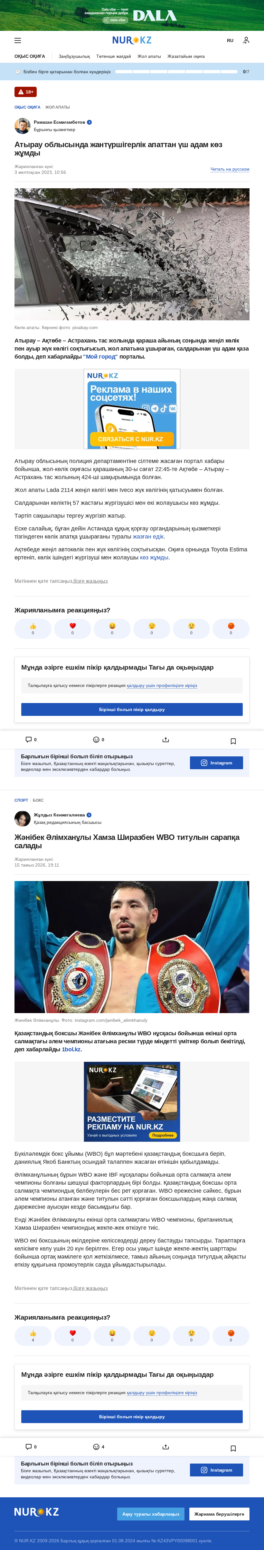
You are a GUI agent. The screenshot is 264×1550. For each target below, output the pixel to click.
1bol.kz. (71, 1049)
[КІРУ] (246, 40)
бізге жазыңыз (90, 581)
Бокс (38, 800)
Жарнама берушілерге (219, 1514)
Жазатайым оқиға (186, 56)
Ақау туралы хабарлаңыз (150, 1514)
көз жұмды (153, 557)
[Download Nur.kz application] (132, 15)
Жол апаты (149, 56)
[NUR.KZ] (132, 40)
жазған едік (148, 536)
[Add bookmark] (233, 741)
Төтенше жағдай (113, 56)
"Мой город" (100, 356)
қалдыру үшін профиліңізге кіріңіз (162, 685)
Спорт (21, 800)
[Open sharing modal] (165, 740)
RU (230, 40)
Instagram (221, 762)
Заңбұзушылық (74, 56)
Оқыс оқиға (29, 56)
